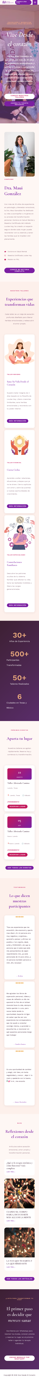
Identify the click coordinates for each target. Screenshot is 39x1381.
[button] (23, 2)
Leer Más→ (10, 1172)
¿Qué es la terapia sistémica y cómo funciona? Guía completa (19, 1166)
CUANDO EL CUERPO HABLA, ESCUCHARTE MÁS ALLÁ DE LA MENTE (18, 1215)
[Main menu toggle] (35, 2)
